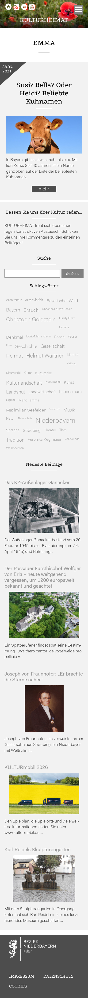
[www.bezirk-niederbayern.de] (32, 949)
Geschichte (26, 346)
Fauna (72, 337)
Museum (54, 409)
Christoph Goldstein (31, 320)
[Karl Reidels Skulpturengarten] (44, 901)
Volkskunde (72, 439)
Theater (50, 430)
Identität (73, 355)
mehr (44, 189)
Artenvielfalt (34, 300)
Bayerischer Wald (62, 301)
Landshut (15, 392)
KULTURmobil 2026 (26, 767)
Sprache (12, 430)
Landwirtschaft (42, 392)
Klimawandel (13, 373)
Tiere (62, 430)
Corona (64, 327)
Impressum (21, 976)
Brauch (31, 310)
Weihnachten (15, 448)
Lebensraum (70, 392)
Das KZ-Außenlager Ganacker (37, 482)
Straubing (32, 431)
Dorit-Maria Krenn (38, 336)
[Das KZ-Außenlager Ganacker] (44, 532)
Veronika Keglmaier (44, 440)
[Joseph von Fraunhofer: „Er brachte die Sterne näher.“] (44, 731)
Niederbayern (55, 421)
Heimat (14, 356)
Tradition (15, 440)
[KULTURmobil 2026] (44, 813)
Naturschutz (25, 418)
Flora (8, 345)
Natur (10, 419)
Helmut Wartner (45, 356)
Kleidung (71, 363)
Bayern (13, 310)
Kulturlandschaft (24, 383)
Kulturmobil (53, 382)
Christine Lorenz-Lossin (57, 309)
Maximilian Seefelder (26, 410)
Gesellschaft (53, 346)
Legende (10, 400)
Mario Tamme (29, 400)
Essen (59, 337)
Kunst (69, 383)
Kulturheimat (44, 20)
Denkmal (14, 337)
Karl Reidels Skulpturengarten (37, 850)
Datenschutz (58, 976)
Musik (69, 410)
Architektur (14, 300)
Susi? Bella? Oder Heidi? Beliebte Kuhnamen (44, 93)
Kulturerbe (43, 373)
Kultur (28, 373)
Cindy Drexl (67, 318)
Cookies (18, 986)
